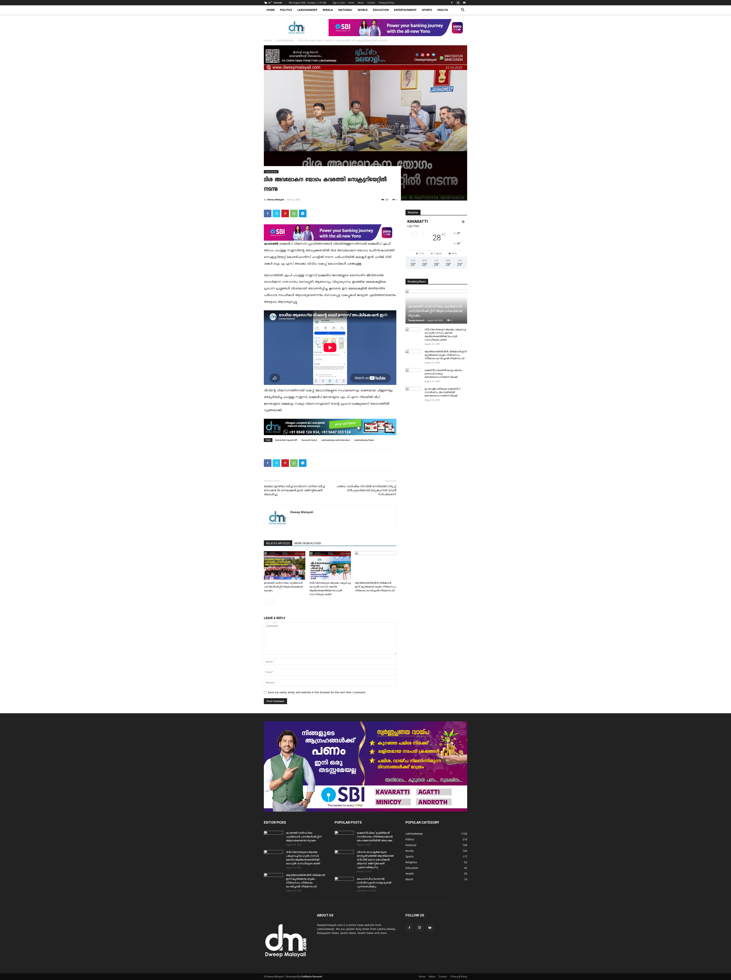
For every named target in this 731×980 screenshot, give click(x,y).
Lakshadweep (307, 10)
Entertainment (405, 10)
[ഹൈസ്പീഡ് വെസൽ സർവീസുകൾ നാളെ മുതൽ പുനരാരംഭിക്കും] (344, 883)
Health (442, 10)
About (361, 2)
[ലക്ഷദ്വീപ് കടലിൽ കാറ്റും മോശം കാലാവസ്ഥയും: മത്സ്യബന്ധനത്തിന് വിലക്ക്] (413, 374)
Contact (371, 2)
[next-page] (272, 601)
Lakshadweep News (364, 440)
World (363, 10)
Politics (286, 10)
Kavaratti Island (309, 440)
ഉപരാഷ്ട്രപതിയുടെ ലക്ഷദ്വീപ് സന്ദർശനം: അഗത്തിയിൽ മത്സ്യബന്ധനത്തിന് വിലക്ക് (442, 392)
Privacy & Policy (386, 2)
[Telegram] (302, 213)
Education (381, 10)
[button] (462, 10)
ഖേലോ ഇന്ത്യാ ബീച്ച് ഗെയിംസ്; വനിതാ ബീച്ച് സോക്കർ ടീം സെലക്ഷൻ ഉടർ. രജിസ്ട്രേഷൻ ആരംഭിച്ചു (294, 490)
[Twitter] (276, 213)
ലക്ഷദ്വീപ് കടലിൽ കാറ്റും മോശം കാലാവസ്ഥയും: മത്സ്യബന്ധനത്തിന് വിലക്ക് (443, 373)
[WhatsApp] (294, 213)
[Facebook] (452, 2)
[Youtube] (464, 2)
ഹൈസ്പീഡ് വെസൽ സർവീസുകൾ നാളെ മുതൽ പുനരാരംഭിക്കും (374, 882)
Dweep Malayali (275, 199)
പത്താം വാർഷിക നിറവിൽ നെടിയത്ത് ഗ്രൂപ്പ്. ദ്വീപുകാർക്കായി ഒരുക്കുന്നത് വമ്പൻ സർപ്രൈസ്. (366, 490)
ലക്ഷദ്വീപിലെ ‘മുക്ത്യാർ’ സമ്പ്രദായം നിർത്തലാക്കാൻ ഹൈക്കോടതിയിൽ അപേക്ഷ (375, 836)
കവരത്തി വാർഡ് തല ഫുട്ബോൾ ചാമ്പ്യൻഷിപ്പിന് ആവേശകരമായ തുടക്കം (283, 586)
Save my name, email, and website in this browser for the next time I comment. (317, 692)
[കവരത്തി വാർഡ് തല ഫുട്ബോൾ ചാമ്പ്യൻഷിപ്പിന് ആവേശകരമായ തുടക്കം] (284, 565)
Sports (427, 10)
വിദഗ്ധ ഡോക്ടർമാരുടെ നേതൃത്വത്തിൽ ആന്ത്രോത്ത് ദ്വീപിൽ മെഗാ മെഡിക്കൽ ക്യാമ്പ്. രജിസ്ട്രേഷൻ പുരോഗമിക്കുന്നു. (375, 859)
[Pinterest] (285, 213)
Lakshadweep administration (335, 440)
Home (351, 2)
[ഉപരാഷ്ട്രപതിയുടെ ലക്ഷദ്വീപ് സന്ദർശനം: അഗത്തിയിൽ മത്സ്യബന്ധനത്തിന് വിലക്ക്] (413, 392)
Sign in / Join (339, 2)
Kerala (328, 10)
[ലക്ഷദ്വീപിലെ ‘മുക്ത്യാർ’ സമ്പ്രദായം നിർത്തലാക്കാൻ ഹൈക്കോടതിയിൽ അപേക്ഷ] (344, 837)
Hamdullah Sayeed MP (286, 440)
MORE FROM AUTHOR (307, 543)
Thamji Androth (416, 320)
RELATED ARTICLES (278, 543)
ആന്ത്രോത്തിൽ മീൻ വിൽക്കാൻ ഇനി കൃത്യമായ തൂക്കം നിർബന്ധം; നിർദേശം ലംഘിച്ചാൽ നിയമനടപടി (375, 586)
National (345, 10)
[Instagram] (458, 2)
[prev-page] (266, 601)
